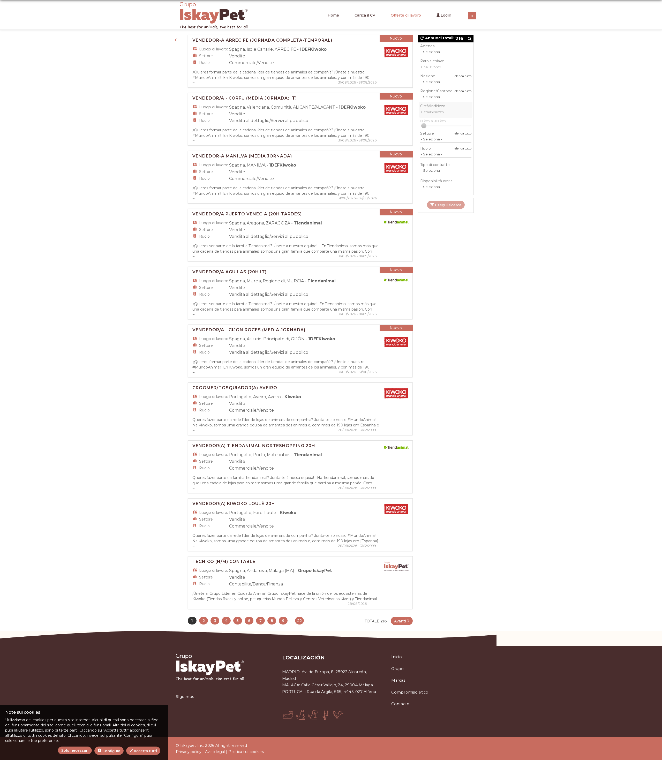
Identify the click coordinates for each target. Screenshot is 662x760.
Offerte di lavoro (406, 15)
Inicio (396, 656)
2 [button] (203, 620)
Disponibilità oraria (436, 181)
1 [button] (192, 620)
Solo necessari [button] (74, 750)
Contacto (400, 704)
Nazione (427, 76)
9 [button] (283, 620)
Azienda (427, 46)
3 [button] (215, 620)
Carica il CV (365, 15)
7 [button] (260, 620)
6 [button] (249, 620)
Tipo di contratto (435, 164)
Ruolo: (204, 62)
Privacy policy (188, 751)
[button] (176, 40)
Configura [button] (110, 751)
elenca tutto (463, 76)
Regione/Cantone (436, 91)
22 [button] (299, 620)
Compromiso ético (409, 692)
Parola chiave (432, 61)
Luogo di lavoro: (213, 49)
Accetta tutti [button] (145, 751)
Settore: (206, 56)
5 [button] (238, 620)
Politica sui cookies (246, 751)
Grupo (397, 668)
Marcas (398, 680)
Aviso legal (215, 751)
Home (333, 15)
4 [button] (226, 620)
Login (445, 15)
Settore (427, 133)
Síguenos (185, 696)
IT (472, 16)
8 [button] (272, 620)
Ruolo (425, 148)
